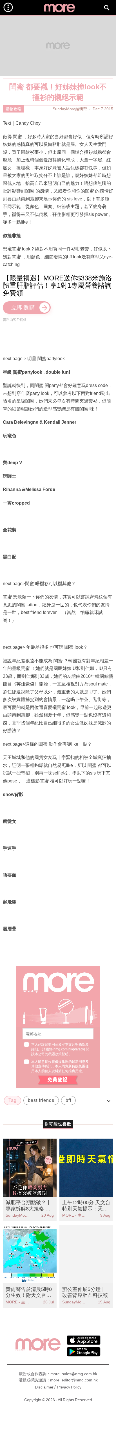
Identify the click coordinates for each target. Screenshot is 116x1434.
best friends (41, 1100)
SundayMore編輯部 (70, 109)
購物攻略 (13, 109)
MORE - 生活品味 (74, 1215)
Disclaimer (44, 1387)
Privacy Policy (69, 1387)
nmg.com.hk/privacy (68, 1049)
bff (68, 1100)
